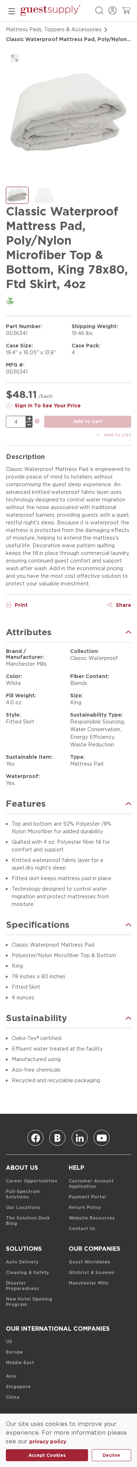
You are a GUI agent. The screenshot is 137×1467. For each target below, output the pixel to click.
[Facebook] (35, 1138)
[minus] (29, 425)
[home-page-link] (50, 10)
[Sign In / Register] (112, 10)
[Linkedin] (80, 1138)
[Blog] (57, 1138)
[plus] (29, 419)
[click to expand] (14, 58)
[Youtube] (102, 1138)
